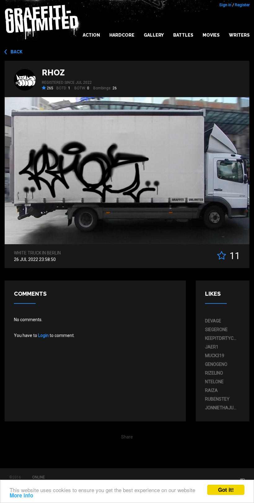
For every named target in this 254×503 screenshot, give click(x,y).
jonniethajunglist (221, 407)
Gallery (154, 35)
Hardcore (121, 35)
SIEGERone (216, 329)
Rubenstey (217, 399)
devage (213, 320)
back (17, 51)
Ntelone (214, 381)
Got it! (226, 489)
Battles (183, 35)
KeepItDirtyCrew (221, 338)
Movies (211, 35)
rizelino (214, 373)
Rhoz (53, 72)
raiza (211, 390)
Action (91, 35)
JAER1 (211, 346)
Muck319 (214, 355)
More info (21, 495)
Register (242, 4)
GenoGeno (216, 364)
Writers (239, 35)
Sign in (225, 4)
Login (43, 335)
